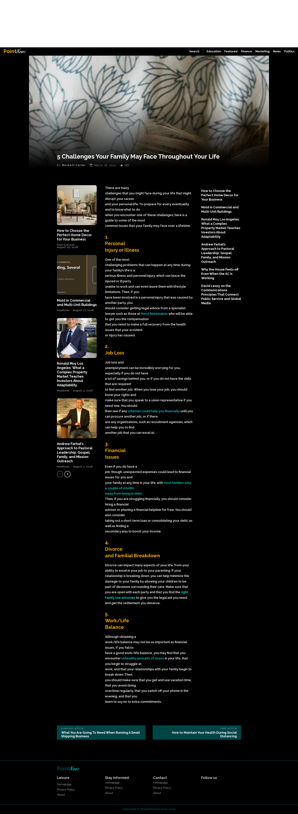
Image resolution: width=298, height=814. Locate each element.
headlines (63, 310)
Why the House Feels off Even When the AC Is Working (220, 274)
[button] (194, 51)
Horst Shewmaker (154, 313)
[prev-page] (60, 474)
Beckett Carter (74, 165)
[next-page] (67, 474)
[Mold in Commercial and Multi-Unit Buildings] (77, 275)
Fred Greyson (66, 244)
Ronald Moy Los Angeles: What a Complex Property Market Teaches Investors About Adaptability (72, 374)
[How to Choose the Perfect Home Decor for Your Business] (77, 205)
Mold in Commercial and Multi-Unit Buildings (77, 302)
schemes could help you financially (154, 411)
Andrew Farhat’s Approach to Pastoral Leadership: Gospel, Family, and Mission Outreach (74, 452)
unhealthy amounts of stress (142, 658)
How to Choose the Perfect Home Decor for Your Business (74, 235)
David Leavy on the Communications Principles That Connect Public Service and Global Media (221, 294)
